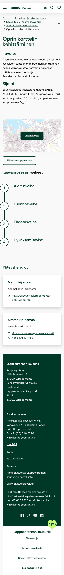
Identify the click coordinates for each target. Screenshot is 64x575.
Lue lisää (12, 444)
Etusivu (7, 18)
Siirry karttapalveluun (19, 160)
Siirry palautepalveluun (20, 483)
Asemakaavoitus (31, 22)
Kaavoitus (12, 22)
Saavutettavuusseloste (32, 558)
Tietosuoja (32, 538)
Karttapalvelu (15, 458)
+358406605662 (22, 300)
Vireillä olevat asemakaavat (22, 25)
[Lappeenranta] (20, 7)
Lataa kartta (32, 135)
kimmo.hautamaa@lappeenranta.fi (33, 333)
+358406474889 (22, 337)
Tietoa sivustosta (32, 548)
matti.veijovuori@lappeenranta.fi (31, 295)
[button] (51, 8)
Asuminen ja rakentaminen (30, 18)
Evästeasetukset (32, 567)
